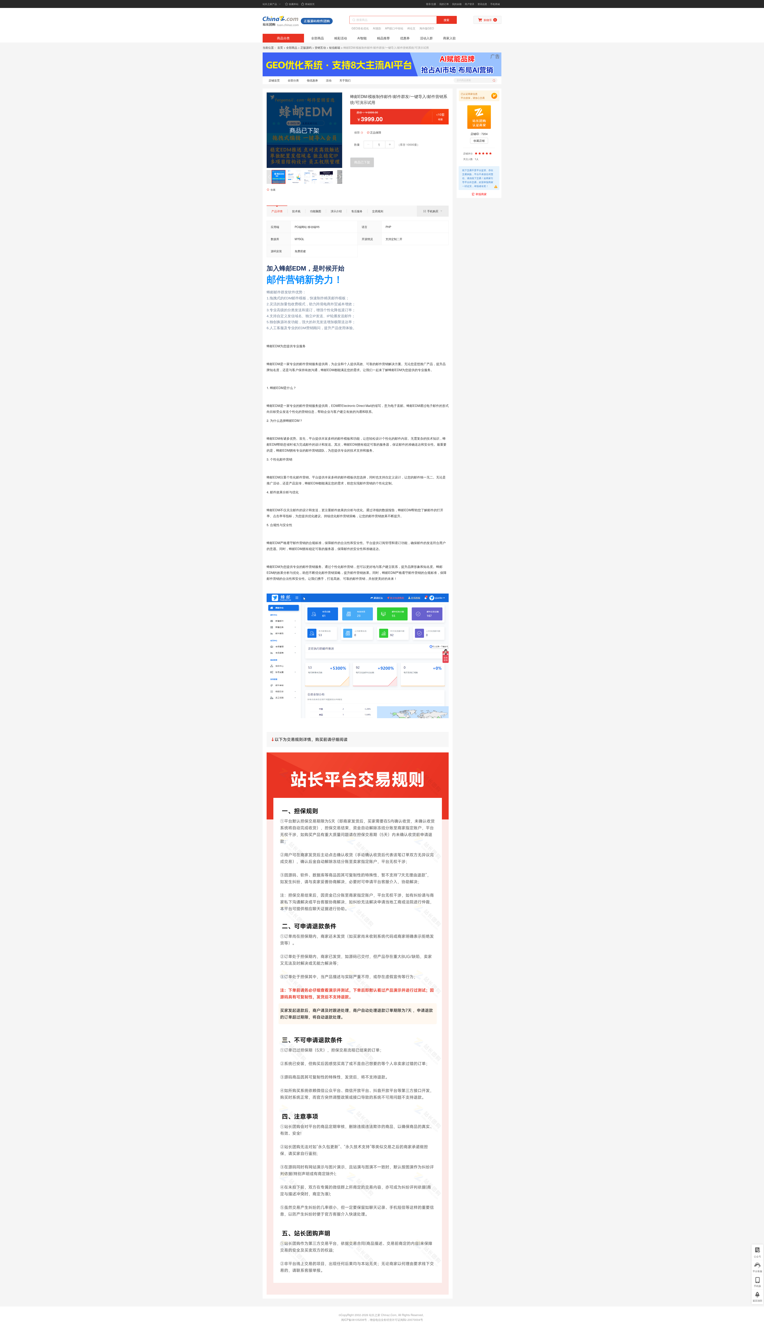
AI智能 (362, 38)
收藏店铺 (479, 140)
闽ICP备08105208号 (354, 1320)
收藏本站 (293, 4)
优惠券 (405, 38)
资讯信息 (482, 4)
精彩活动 (340, 38)
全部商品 (317, 38)
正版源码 (306, 47)
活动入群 (426, 38)
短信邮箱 (334, 47)
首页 (280, 47)
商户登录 (469, 4)
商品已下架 (362, 162)
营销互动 (320, 47)
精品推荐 (383, 38)
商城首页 (310, 4)
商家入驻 (449, 38)
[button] (339, 177)
